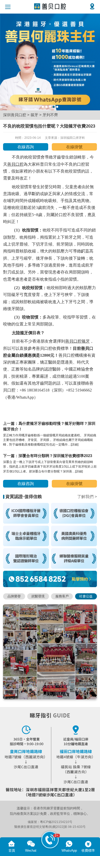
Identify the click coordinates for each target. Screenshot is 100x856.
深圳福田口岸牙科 (72, 138)
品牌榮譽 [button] (14, 596)
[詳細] (74, 444)
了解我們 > (87, 496)
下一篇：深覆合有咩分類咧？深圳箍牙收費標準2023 (47, 456)
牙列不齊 (50, 115)
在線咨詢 (25, 147)
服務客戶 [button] (62, 596)
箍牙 (34, 115)
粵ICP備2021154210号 (56, 822)
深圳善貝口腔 (14, 115)
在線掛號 (74, 147)
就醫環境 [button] (38, 596)
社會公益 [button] (86, 596)
